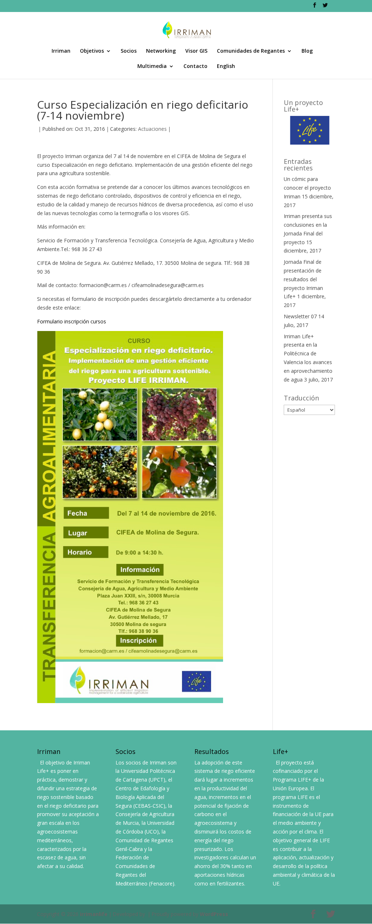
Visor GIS (196, 51)
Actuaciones (152, 128)
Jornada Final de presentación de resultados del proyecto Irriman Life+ (303, 279)
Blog (307, 51)
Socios (129, 51)
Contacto (195, 66)
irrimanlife (94, 914)
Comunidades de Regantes (251, 51)
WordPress (214, 914)
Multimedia (152, 66)
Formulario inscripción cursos (71, 321)
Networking (161, 51)
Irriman (61, 51)
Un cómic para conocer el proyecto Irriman (307, 187)
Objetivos (92, 51)
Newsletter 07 (300, 316)
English (226, 66)
